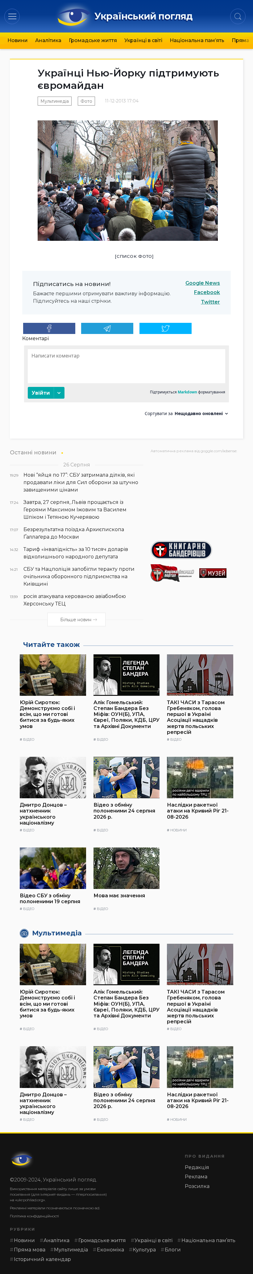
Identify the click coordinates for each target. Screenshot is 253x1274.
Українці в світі (143, 40)
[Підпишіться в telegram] (107, 328)
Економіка (110, 1250)
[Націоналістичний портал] (172, 573)
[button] (12, 16)
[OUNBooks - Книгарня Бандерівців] (197, 550)
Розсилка (197, 1186)
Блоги (173, 1250)
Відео (28, 739)
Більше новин (75, 619)
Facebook (207, 292)
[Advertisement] (197, 494)
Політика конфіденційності (34, 1216)
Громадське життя (93, 40)
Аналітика (48, 40)
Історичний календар (42, 1259)
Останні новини (33, 452)
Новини (17, 40)
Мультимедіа (54, 101)
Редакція (197, 1167)
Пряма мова (29, 1250)
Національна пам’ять (197, 40)
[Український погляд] (22, 1160)
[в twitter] (165, 328)
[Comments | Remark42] (126, 383)
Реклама (196, 1177)
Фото (86, 101)
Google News (202, 283)
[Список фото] (134, 256)
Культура (144, 1250)
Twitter (210, 302)
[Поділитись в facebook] (49, 328)
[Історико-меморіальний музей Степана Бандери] (221, 573)
